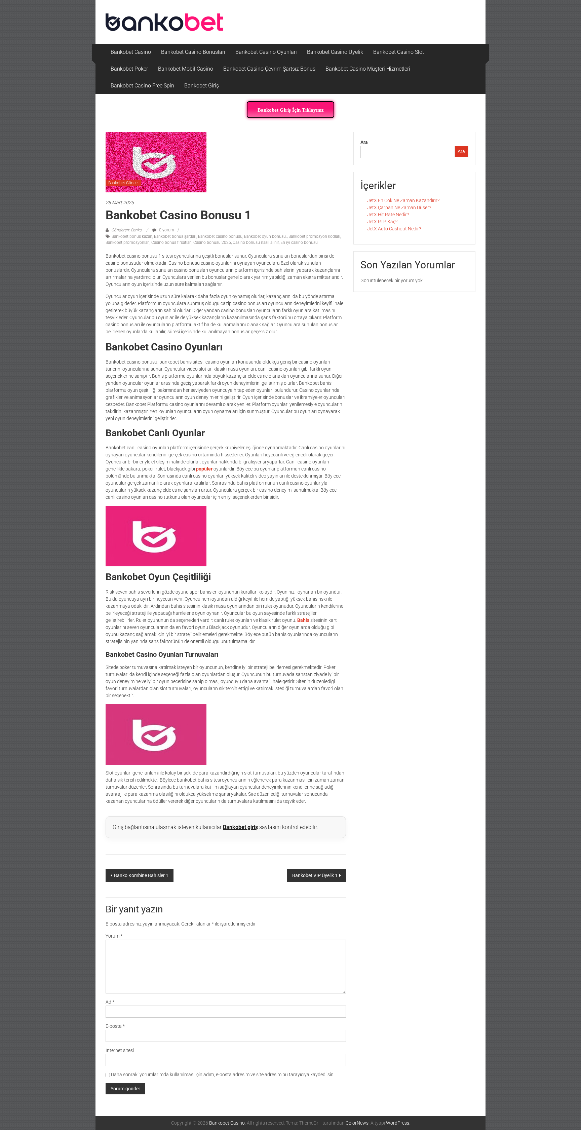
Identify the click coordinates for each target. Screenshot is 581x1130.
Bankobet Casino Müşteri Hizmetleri (367, 69)
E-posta (115, 1026)
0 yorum (166, 230)
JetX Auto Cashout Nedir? (394, 228)
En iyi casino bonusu (299, 242)
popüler (204, 469)
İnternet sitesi (120, 1050)
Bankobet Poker (129, 69)
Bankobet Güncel (123, 183)
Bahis (303, 620)
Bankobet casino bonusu (220, 236)
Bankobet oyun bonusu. (265, 236)
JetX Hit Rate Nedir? (388, 214)
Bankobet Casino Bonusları (193, 52)
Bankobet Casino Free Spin (142, 85)
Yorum (114, 936)
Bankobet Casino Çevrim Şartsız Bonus (269, 69)
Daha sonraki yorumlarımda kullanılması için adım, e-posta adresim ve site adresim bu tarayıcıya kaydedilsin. (223, 1074)
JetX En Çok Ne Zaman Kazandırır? (403, 200)
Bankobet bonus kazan (132, 236)
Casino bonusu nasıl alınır (256, 242)
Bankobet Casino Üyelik (335, 52)
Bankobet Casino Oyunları (266, 52)
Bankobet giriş (240, 827)
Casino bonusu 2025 (212, 242)
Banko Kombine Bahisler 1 (141, 875)
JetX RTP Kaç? (382, 221)
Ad (110, 1002)
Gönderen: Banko (126, 230)
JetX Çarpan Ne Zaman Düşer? (399, 207)
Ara (364, 142)
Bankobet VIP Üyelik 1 (315, 875)
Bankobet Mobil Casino (185, 69)
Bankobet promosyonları (128, 242)
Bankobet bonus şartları (175, 236)
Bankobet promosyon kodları (314, 236)
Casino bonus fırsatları (171, 242)
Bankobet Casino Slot (398, 52)
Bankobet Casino (131, 52)
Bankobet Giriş (201, 85)
